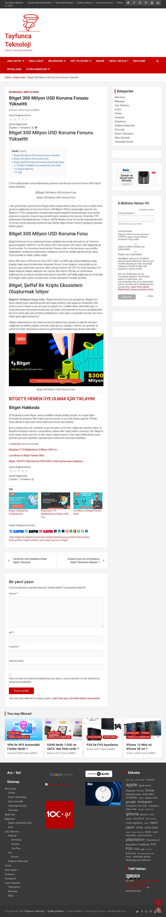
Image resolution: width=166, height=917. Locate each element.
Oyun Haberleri (36, 69)
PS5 (136, 849)
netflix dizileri (151, 827)
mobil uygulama (134, 822)
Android (12, 835)
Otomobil (119, 129)
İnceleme (139, 61)
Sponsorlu (16, 92)
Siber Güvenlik (122, 137)
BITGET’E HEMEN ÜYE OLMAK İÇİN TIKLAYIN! (52, 398)
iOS (10, 852)
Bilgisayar (55, 61)
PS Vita (148, 849)
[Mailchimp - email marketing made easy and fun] (149, 296)
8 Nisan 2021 (53, 753)
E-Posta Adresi (126, 213)
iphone (132, 813)
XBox (11, 895)
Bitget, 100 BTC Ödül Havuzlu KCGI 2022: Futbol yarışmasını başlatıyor (46, 461)
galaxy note (151, 797)
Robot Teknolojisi (124, 133)
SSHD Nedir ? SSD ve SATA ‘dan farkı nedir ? (63, 747)
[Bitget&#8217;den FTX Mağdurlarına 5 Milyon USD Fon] (55, 500)
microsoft (138, 818)
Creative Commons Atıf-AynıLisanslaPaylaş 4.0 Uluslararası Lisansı (143, 884)
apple (131, 784)
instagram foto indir (136, 805)
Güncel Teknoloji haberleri (40, 2)
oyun (148, 831)
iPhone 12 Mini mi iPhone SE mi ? (139, 747)
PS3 (153, 844)
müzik (146, 823)
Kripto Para (31, 92)
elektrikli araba (133, 794)
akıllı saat (130, 780)
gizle (23, 151)
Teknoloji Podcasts (64, 2)
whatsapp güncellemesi (138, 860)
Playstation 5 (153, 840)
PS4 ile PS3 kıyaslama (102, 745)
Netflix (139, 827)
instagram (144, 802)
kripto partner (16, 540)
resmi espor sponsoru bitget (53, 540)
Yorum (13, 593)
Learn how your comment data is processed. (76, 698)
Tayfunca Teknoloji (34, 911)
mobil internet (150, 819)
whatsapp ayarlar (142, 856)
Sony (128, 856)
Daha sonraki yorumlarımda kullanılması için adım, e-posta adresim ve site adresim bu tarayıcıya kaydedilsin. (54, 680)
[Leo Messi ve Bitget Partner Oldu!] (87, 500)
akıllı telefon (140, 780)
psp (143, 849)
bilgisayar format (135, 790)
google (131, 802)
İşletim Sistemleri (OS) (20, 822)
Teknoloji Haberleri (59, 737)
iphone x (144, 814)
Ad (11, 632)
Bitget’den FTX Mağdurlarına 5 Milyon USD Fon (55, 513)
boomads (16, 444)
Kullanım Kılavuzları (125, 125)
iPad (10, 827)
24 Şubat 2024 (14, 753)
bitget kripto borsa (56, 537)
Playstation (94, 737)
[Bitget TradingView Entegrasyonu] (23, 500)
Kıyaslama (14, 69)
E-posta (14, 646)
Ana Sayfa (14, 61)
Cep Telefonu (79, 61)
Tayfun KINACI (32, 110)
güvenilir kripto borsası (77, 537)
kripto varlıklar (31, 540)
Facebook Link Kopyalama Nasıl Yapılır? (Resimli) (30, 560)
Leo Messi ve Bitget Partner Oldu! (26, 455)
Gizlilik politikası (84, 2)
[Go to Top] (158, 902)
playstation (135, 839)
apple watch (145, 785)
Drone (100, 61)
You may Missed (19, 714)
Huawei (15, 844)
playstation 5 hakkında (137, 844)
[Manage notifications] (158, 909)
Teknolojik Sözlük (124, 141)
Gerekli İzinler (125, 231)
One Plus (16, 848)
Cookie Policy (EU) (104, 2)
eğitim (141, 798)
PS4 (129, 849)
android (150, 779)
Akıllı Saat (36, 61)
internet (141, 809)
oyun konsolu (144, 835)
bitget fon (20, 537)
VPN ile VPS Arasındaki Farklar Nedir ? (23, 747)
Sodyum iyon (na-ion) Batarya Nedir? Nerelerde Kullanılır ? (83, 560)
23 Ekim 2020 (133, 753)
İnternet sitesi (16, 660)
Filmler (118, 113)
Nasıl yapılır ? (118, 61)
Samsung (16, 839)
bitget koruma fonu (36, 537)
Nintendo (13, 891)
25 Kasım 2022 (16, 110)
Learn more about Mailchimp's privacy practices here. (136, 288)
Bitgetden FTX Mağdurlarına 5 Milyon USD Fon (33, 449)
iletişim (120, 2)
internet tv (149, 809)
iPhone (145, 733)
